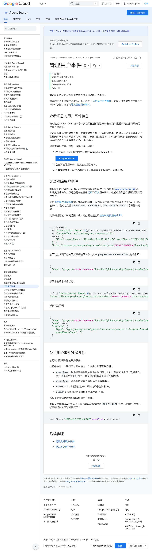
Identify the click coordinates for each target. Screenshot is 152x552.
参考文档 (17, 19)
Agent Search (19, 13)
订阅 (120, 545)
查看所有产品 (49, 505)
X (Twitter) (130, 514)
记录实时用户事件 (101, 101)
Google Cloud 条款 (90, 539)
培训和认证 (103, 524)
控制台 (108, 3)
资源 (48, 19)
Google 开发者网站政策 (75, 481)
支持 (38, 19)
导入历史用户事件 (80, 104)
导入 (97, 192)
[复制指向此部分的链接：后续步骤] (67, 434)
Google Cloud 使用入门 (108, 509)
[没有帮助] (140, 58)
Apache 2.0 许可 (135, 478)
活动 (127, 509)
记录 (90, 192)
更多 (42, 3)
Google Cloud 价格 (51, 509)
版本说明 (75, 514)
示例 (29, 19)
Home (52, 58)
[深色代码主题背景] (134, 223)
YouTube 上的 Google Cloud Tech (135, 527)
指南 (6, 19)
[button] (19, 74)
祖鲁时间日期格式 (108, 215)
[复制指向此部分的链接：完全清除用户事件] (81, 181)
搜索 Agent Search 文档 (66, 19)
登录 (146, 3)
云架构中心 (103, 519)
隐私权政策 (62, 539)
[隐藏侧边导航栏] (36, 547)
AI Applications (66, 158)
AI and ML (80, 58)
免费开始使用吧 (137, 12)
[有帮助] (135, 58)
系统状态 (75, 519)
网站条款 (75, 539)
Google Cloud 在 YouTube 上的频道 (133, 520)
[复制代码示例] (138, 223)
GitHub (101, 505)
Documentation (65, 58)
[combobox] (84, 3)
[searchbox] (20, 28)
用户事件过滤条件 (63, 202)
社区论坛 (75, 505)
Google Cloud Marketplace (49, 515)
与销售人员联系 (50, 521)
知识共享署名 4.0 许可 (89, 478)
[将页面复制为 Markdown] (94, 65)
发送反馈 (134, 65)
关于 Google (49, 539)
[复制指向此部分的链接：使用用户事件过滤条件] (88, 353)
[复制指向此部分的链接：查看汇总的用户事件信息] (92, 116)
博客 (127, 505)
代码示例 (102, 514)
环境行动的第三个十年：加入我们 (60, 546)
